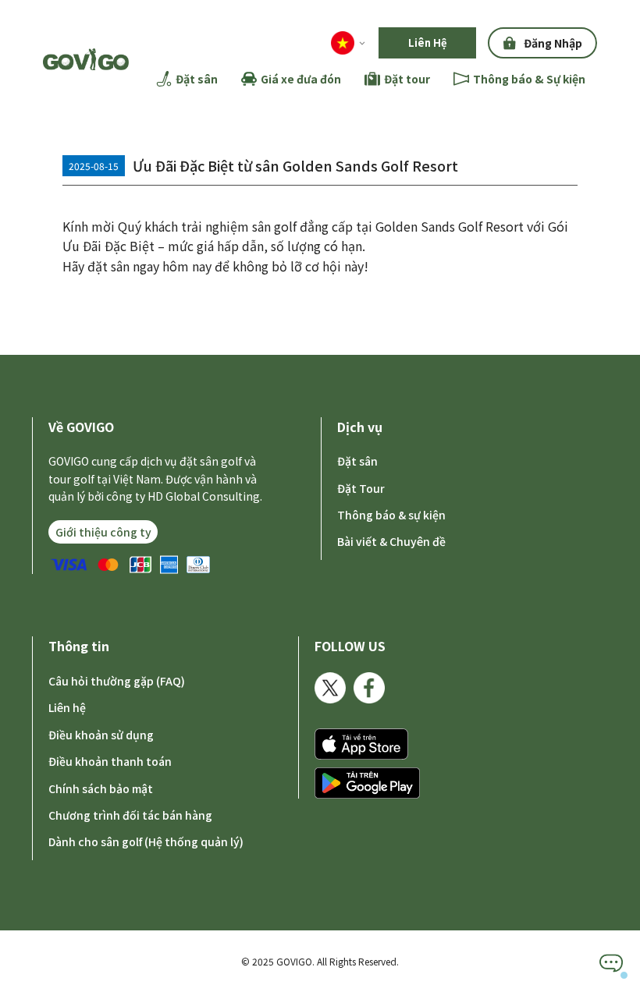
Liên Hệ (427, 42)
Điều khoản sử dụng (101, 734)
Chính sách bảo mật (100, 788)
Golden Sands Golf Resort (449, 226)
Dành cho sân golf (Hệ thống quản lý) (146, 841)
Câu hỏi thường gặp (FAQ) (116, 681)
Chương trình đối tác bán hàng (130, 815)
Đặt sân (357, 461)
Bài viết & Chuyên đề (391, 541)
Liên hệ (67, 707)
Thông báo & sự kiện (391, 515)
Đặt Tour (361, 488)
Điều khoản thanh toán (110, 761)
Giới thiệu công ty (103, 532)
